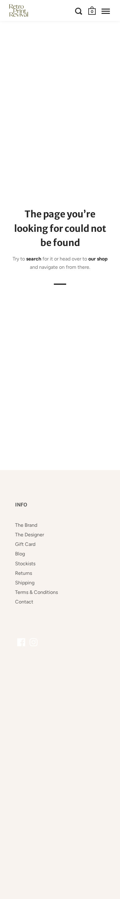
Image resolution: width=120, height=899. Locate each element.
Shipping (24, 583)
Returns (23, 573)
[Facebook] (21, 642)
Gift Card (25, 544)
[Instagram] (34, 642)
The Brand (26, 525)
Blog (20, 554)
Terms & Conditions (36, 592)
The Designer (29, 535)
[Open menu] (106, 11)
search (33, 258)
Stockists (25, 563)
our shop (98, 258)
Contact (24, 602)
